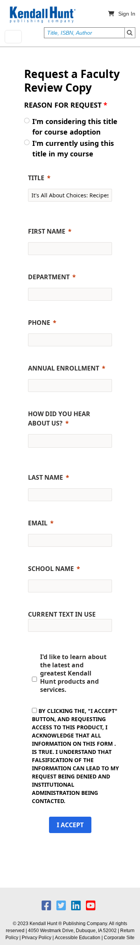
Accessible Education (77, 937)
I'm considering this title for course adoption (74, 127)
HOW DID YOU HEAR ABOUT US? (59, 418)
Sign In (126, 14)
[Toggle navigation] (13, 36)
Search (129, 32)
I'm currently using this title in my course (73, 148)
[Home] (42, 15)
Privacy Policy (36, 937)
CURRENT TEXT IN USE (62, 614)
